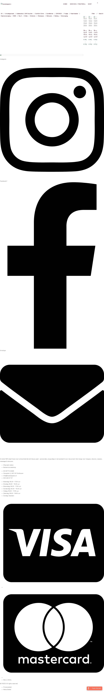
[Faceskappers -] (6, 4)
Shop (90, 4)
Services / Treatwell (78, 4)
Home (65, 4)
